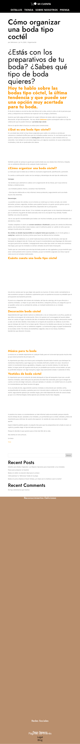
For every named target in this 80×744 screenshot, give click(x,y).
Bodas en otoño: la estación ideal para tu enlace (23, 473)
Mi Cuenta (44, 4)
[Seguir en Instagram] (16, 4)
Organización (32, 42)
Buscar (68, 455)
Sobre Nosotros (46, 10)
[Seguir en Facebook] (11, 4)
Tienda (28, 10)
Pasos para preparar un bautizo (18, 470)
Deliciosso (14, 42)
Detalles (16, 10)
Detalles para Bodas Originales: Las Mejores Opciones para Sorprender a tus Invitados (36, 467)
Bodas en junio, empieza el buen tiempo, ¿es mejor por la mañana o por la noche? (35, 479)
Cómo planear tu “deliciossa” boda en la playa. (23, 476)
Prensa (64, 10)
